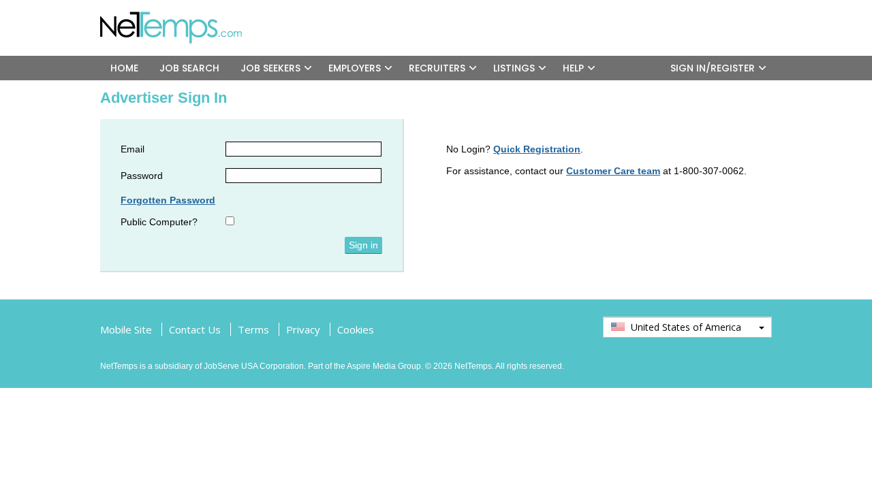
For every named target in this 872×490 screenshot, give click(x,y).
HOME (124, 68)
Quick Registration (536, 149)
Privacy (303, 329)
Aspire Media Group (384, 366)
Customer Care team (613, 170)
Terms (253, 329)
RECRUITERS (437, 68)
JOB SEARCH (189, 68)
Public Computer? (159, 221)
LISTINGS (514, 68)
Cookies (355, 329)
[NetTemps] (180, 16)
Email (132, 149)
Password (142, 175)
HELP (573, 68)
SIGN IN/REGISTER (712, 68)
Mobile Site (126, 329)
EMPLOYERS (354, 68)
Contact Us (195, 329)
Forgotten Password (168, 200)
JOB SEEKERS (270, 68)
